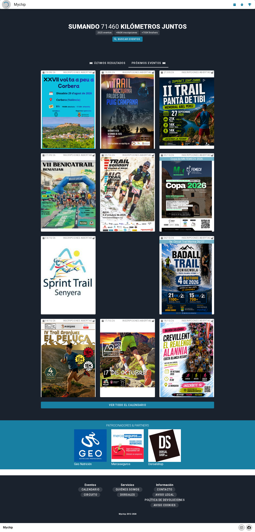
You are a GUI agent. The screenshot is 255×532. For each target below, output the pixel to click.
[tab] (107, 63)
